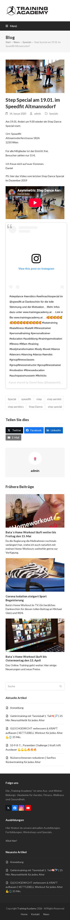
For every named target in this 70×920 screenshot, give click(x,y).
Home (24, 914)
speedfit (26, 399)
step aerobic (54, 399)
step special (55, 406)
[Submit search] (61, 686)
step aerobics (16, 406)
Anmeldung (17, 707)
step (39, 399)
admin (37, 113)
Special (12, 399)
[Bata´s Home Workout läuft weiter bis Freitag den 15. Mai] (35, 510)
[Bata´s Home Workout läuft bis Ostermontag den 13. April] (35, 634)
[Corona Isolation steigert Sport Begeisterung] (35, 574)
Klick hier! (11, 840)
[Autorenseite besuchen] (35, 458)
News (46, 914)
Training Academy (27, 908)
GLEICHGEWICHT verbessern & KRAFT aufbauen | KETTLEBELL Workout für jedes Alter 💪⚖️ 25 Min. (34, 732)
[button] (11, 26)
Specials (53, 113)
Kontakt (35, 914)
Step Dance (36, 406)
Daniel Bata (36, 382)
